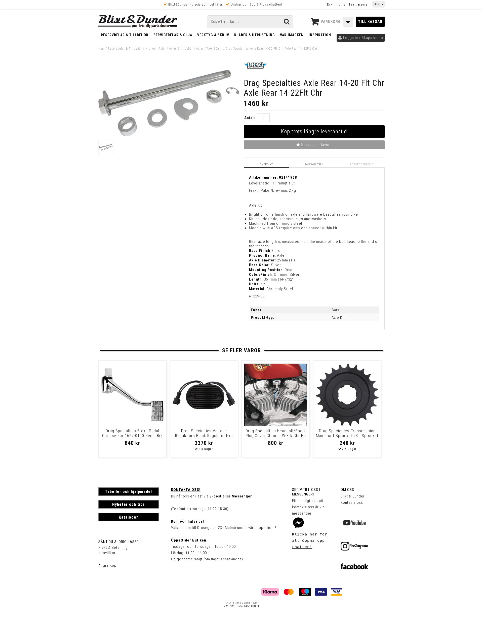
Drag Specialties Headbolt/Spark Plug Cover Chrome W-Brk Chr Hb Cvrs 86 (276, 436)
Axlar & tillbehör (181, 48)
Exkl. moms (336, 4)
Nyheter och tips (128, 504)
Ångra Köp (107, 565)
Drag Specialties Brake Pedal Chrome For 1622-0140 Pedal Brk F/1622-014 (132, 436)
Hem (101, 48)
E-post (216, 496)
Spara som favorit (316, 144)
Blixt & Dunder (353, 496)
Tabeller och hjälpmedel (128, 491)
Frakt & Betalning (113, 547)
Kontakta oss (352, 502)
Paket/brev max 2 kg (278, 190)
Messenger (242, 496)
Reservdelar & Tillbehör (124, 35)
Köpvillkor (107, 553)
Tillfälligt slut (283, 183)
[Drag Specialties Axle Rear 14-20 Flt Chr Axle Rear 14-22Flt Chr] (168, 135)
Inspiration (320, 35)
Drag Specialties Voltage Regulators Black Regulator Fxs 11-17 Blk (204, 436)
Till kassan (370, 21)
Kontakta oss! (185, 489)
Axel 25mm (214, 48)
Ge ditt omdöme (361, 164)
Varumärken (292, 35)
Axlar (200, 48)
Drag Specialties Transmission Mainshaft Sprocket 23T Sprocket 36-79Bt (347, 436)
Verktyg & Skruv (213, 35)
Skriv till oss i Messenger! (306, 491)
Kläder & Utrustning (254, 35)
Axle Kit (338, 317)
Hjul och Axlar (155, 48)
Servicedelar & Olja (172, 35)
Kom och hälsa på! (187, 521)
